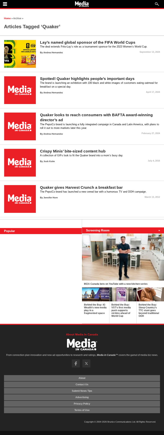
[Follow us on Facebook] (76, 366)
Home (7, 18)
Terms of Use (82, 410)
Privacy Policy (82, 403)
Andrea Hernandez (53, 52)
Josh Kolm (49, 161)
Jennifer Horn (50, 197)
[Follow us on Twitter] (86, 366)
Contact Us (82, 384)
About (82, 378)
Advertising (82, 397)
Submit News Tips (82, 391)
